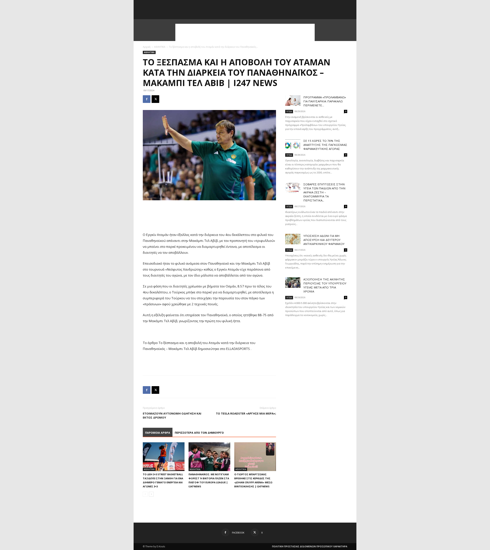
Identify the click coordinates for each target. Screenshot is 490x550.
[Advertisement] (245, 32)
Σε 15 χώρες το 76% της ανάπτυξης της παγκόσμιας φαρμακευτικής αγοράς (325, 145)
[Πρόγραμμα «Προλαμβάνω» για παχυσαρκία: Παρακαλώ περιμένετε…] (293, 100)
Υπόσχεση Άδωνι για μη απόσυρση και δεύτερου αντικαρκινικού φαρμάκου (324, 240)
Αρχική (146, 46)
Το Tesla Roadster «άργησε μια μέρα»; (246, 413)
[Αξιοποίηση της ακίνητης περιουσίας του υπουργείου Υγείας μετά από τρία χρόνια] (293, 282)
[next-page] (151, 494)
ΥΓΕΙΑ (289, 111)
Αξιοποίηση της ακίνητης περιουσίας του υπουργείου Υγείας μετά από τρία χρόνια (324, 285)
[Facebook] (146, 99)
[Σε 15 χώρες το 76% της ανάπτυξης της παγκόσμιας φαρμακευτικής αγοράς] (293, 144)
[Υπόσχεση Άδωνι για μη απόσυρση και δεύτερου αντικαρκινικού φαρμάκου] (293, 239)
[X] (155, 99)
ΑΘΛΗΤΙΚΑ (159, 46)
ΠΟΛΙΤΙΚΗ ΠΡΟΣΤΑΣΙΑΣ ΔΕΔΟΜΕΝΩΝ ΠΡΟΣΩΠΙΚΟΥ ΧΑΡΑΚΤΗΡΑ (309, 546)
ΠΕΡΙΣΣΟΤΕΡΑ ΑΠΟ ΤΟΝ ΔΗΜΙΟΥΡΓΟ (199, 432)
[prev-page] (145, 494)
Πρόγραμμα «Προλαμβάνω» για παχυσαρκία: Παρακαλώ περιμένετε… (324, 101)
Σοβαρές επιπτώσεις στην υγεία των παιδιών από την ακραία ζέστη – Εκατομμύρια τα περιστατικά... (324, 192)
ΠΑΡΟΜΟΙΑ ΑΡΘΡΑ (157, 432)
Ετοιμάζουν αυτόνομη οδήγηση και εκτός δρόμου (172, 415)
